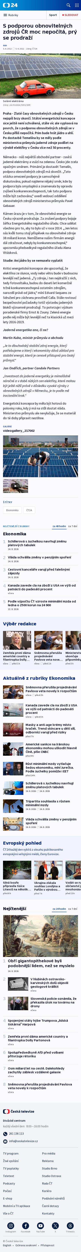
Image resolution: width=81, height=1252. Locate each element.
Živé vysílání (10, 1161)
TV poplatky (11, 1168)
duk (5, 45)
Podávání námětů (53, 1198)
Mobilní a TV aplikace (16, 1206)
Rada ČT (47, 1183)
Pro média (48, 1153)
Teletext (8, 1176)
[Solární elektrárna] (40, 76)
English (7, 1245)
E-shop (7, 1198)
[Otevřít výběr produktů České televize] (77, 5)
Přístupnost (47, 1245)
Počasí (7, 1191)
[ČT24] (10, 5)
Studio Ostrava (51, 1176)
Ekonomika (12, 510)
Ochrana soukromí (26, 1245)
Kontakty (48, 1213)
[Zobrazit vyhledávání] (68, 5)
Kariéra (46, 1191)
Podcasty (9, 1183)
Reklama (47, 1161)
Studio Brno (49, 1168)
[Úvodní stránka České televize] (19, 1111)
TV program (10, 1153)
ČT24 (29, 510)
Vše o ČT (8, 1213)
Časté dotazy (50, 1206)
